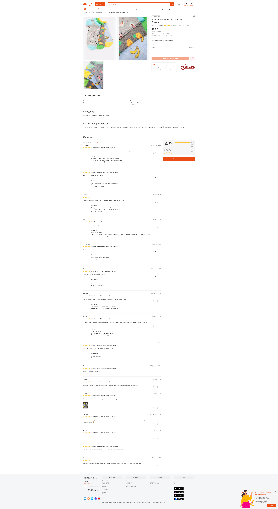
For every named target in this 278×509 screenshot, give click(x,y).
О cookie (104, 492)
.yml (174, 485)
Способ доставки (106, 485)
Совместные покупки (107, 493)
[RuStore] (179, 499)
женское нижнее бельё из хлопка (133, 127)
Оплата (167, 1)
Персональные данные (107, 490)
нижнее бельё (88, 127)
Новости (162, 1)
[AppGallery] (179, 495)
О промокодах (105, 489)
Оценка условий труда (131, 486)
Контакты (182, 1)
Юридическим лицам (154, 483)
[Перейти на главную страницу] (87, 4)
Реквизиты (128, 485)
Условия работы (105, 480)
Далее (271, 505)
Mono (163, 503)
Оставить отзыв (179, 159)
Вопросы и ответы (174, 1)
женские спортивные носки (153, 127)
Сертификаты (129, 482)
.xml (174, 480)
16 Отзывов (174, 25)
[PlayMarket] (179, 492)
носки (96, 127)
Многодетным (153, 482)
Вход (179, 5)
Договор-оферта (106, 487)
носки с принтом (116, 127)
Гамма (131, 98)
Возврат (104, 486)
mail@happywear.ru (88, 483)
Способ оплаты (105, 483)
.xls (174, 482)
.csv (174, 483)
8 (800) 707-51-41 (190, 1)
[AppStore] (179, 488)
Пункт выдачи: (159, 69)
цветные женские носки (171, 127)
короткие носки (104, 127)
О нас (157, 1)
